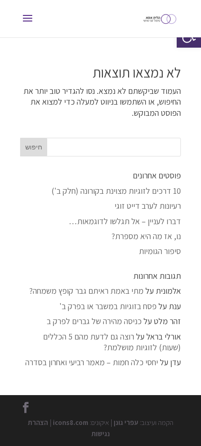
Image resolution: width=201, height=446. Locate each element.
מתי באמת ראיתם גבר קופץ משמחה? (86, 290)
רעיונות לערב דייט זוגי (148, 205)
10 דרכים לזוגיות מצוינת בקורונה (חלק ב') (116, 190)
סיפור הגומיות (160, 251)
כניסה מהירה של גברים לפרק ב (94, 321)
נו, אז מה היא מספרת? (146, 236)
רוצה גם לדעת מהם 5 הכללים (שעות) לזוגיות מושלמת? (112, 342)
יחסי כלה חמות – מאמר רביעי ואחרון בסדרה (91, 362)
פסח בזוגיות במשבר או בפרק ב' (108, 306)
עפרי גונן (126, 422)
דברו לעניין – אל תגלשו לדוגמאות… (125, 221)
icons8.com (70, 422)
